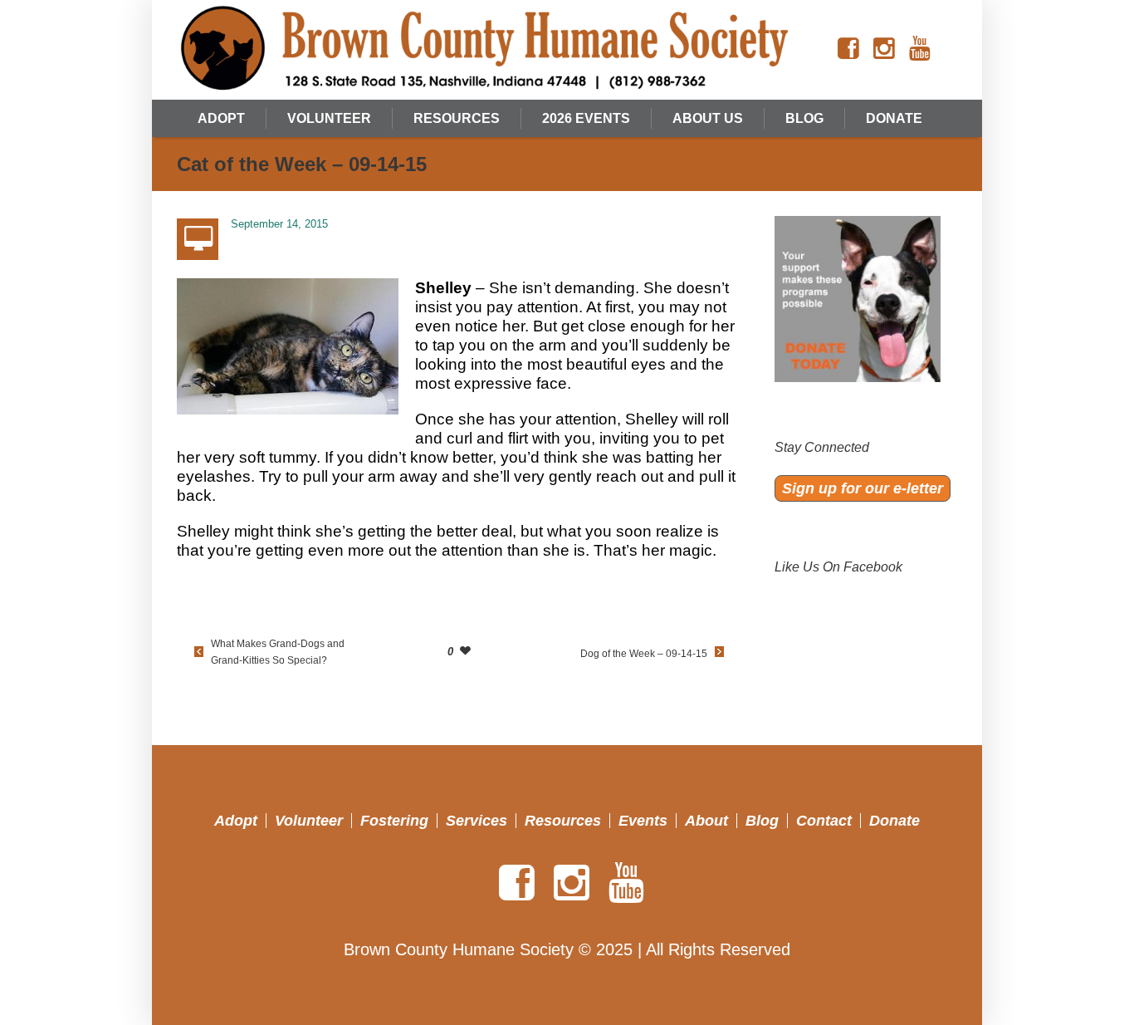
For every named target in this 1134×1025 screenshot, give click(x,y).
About (706, 820)
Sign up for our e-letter (862, 488)
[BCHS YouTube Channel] (919, 49)
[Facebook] (848, 49)
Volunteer (309, 820)
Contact (824, 820)
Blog (762, 820)
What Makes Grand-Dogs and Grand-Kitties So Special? (278, 652)
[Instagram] (884, 49)
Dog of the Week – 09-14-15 (643, 654)
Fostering (394, 820)
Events (642, 820)
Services (476, 820)
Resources (563, 820)
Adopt (235, 820)
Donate (894, 820)
